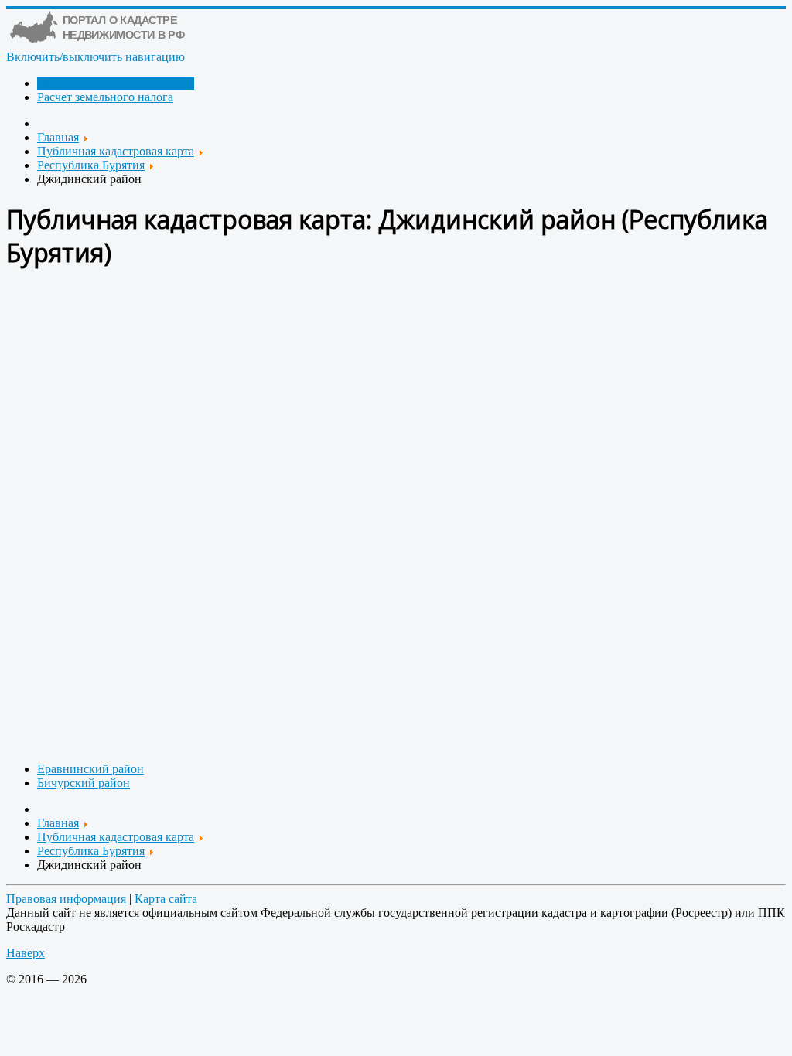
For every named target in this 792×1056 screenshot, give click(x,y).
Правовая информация (66, 898)
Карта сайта (166, 898)
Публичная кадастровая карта (115, 83)
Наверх (25, 952)
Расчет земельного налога (105, 97)
